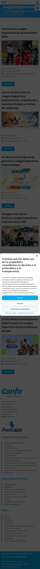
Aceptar (20, 298)
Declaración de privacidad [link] (26, 313)
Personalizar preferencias (20, 309)
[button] (37, 256)
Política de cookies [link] (11, 313)
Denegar (20, 303)
